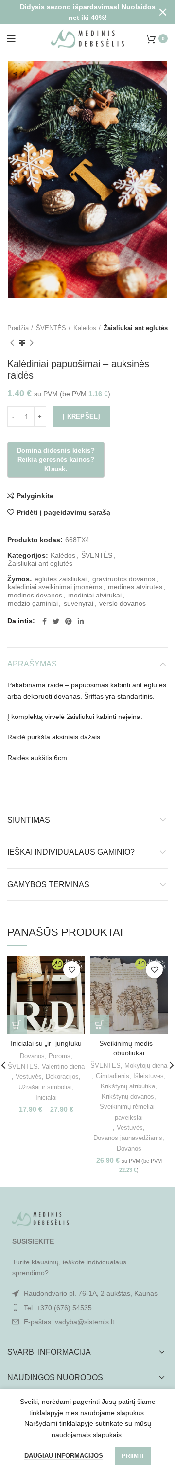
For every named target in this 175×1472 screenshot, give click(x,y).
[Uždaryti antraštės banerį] (163, 12)
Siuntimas (28, 820)
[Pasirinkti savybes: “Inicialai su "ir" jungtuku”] (17, 1024)
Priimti (132, 1456)
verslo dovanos (122, 603)
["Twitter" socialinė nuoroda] (56, 621)
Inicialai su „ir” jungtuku (46, 1043)
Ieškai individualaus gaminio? (71, 852)
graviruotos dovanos (123, 579)
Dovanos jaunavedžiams (127, 1137)
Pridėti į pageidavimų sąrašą (63, 512)
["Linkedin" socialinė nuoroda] (81, 621)
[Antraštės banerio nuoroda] (73, 12)
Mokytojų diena (145, 1065)
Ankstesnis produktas (12, 343)
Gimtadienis (112, 1076)
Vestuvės (29, 1076)
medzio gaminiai (33, 603)
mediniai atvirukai (95, 595)
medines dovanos (35, 595)
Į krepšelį (81, 416)
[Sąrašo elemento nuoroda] (87, 1307)
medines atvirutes (135, 587)
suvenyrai (78, 603)
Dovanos (32, 1056)
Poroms (59, 1056)
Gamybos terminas (48, 884)
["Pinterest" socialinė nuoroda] (68, 621)
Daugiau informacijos (63, 1455)
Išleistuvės (148, 1076)
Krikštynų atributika (128, 1086)
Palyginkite (35, 495)
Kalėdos (84, 328)
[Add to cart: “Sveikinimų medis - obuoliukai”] (99, 1024)
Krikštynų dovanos (128, 1096)
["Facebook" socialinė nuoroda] (44, 621)
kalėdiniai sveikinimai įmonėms (55, 587)
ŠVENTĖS (51, 328)
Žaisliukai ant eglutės (136, 328)
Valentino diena (63, 1066)
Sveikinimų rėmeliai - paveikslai (129, 1112)
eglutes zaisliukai (61, 579)
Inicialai (46, 1097)
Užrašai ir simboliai (45, 1087)
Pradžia (18, 328)
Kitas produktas (31, 343)
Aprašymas (32, 664)
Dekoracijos (62, 1076)
